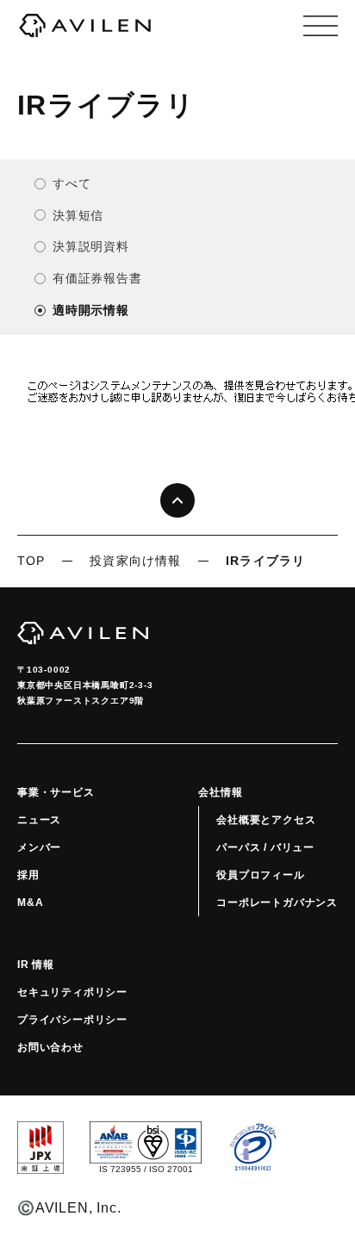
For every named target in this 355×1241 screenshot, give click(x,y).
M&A (30, 903)
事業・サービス (56, 792)
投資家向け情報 (135, 561)
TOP (31, 561)
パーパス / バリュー (265, 847)
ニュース (39, 820)
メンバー (39, 847)
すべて (71, 183)
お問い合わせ (50, 1047)
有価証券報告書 (97, 278)
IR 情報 (35, 965)
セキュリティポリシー (72, 992)
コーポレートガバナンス (277, 903)
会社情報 (220, 792)
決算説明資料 (91, 246)
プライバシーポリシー (72, 1020)
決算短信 (78, 215)
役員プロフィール (260, 875)
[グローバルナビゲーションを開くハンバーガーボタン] (320, 26)
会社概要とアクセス (265, 820)
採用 (28, 875)
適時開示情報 (91, 310)
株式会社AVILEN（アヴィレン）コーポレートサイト (85, 26)
